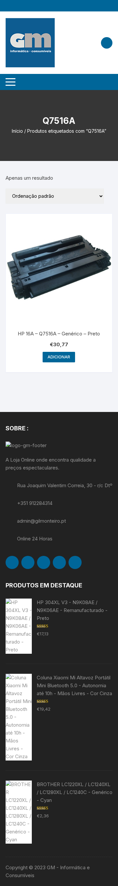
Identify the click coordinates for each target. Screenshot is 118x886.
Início (17, 131)
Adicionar (59, 356)
